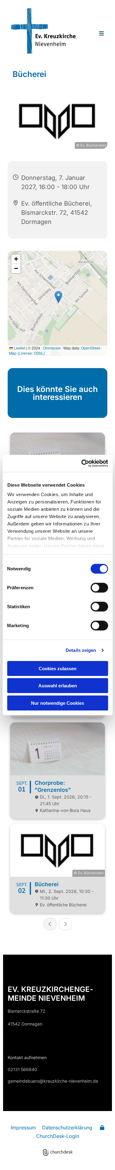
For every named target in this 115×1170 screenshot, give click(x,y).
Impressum (23, 1127)
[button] (98, 34)
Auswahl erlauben (57, 685)
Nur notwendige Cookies (57, 702)
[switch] (99, 587)
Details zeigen (81, 650)
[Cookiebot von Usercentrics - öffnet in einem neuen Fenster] (82, 463)
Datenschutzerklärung (67, 1127)
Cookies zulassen (57, 668)
